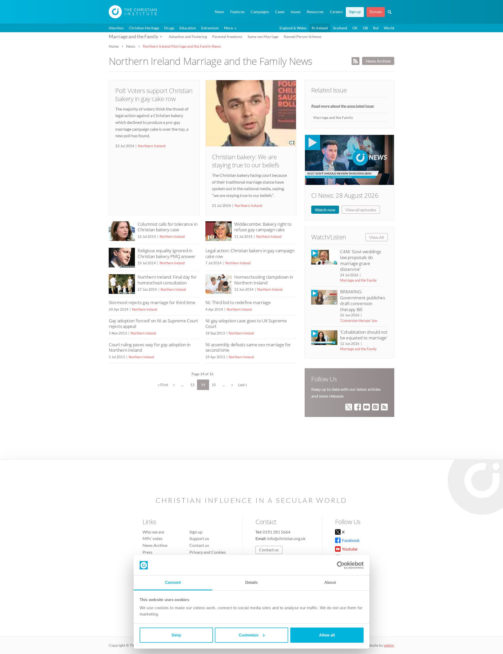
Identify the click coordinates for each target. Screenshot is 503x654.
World (389, 28)
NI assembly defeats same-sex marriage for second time (248, 347)
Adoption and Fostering (188, 36)
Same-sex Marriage (263, 36)
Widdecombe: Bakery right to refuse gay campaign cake (263, 227)
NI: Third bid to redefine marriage (238, 302)
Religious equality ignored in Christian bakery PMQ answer (166, 253)
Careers (336, 12)
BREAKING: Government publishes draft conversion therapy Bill (362, 300)
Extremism (210, 28)
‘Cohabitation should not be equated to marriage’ (363, 335)
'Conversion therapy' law (358, 320)
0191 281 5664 (276, 531)
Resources (315, 12)
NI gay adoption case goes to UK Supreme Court (246, 323)
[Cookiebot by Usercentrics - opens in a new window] (341, 565)
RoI (376, 28)
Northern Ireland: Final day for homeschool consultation (167, 280)
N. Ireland (320, 28)
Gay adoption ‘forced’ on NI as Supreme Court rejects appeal (153, 323)
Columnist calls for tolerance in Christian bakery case (167, 227)
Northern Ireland (152, 146)
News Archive (378, 60)
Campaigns (260, 12)
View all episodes (360, 209)
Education (187, 28)
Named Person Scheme (302, 36)
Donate (376, 12)
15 (214, 384)
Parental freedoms (227, 36)
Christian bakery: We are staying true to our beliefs (245, 160)
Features (237, 12)
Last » (242, 384)
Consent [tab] (173, 582)
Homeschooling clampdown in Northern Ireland (263, 280)
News (219, 12)
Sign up (355, 12)
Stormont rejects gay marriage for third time (152, 302)
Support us (199, 538)
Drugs (169, 28)
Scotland (340, 28)
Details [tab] (251, 582)
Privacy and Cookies (207, 551)
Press (147, 551)
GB (365, 28)
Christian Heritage (144, 28)
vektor (389, 645)
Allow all (327, 635)
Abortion (116, 28)
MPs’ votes (152, 538)
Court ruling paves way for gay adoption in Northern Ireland (149, 347)
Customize (248, 635)
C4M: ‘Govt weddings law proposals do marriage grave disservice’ (360, 260)
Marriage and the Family (333, 117)
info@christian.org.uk (286, 538)
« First (163, 384)
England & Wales (293, 28)
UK (355, 28)
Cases (280, 12)
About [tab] (330, 582)
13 (192, 384)
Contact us (199, 545)
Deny (176, 635)
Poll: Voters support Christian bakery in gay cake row (154, 94)
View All (376, 237)
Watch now (325, 209)
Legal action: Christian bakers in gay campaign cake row (249, 253)
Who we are (153, 531)
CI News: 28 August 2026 (344, 195)
